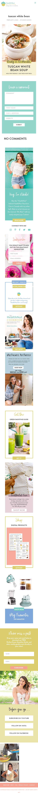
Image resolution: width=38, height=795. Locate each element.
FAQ (16, 785)
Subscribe (6, 785)
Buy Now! (19, 349)
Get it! (19, 458)
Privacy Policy (23, 785)
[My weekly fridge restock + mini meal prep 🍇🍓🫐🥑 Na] (9, 772)
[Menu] (35, 3)
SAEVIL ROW (33, 790)
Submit (19, 263)
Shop (12, 785)
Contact (32, 785)
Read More (19, 220)
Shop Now (19, 609)
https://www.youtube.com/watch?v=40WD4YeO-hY (19, 286)
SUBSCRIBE (18, 668)
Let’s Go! (19, 306)
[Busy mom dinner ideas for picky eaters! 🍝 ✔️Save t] (9, 753)
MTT (19, 792)
